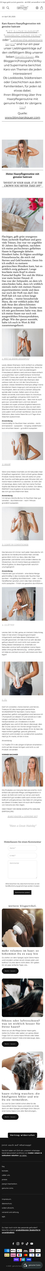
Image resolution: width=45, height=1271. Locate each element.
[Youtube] (31, 1243)
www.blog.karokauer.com (22, 117)
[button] (3, 7)
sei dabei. (23, 1155)
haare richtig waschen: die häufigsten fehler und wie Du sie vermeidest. (21, 1096)
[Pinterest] (22, 1243)
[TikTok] (27, 1243)
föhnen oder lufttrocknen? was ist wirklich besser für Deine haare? (21, 1023)
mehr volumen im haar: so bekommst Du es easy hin (20, 952)
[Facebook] (13, 1243)
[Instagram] (17, 1243)
